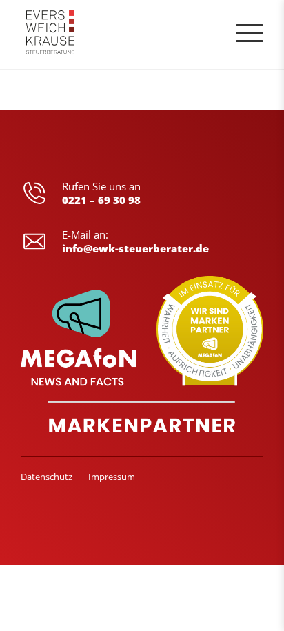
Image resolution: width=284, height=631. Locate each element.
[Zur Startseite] (50, 34)
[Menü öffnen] (249, 33)
